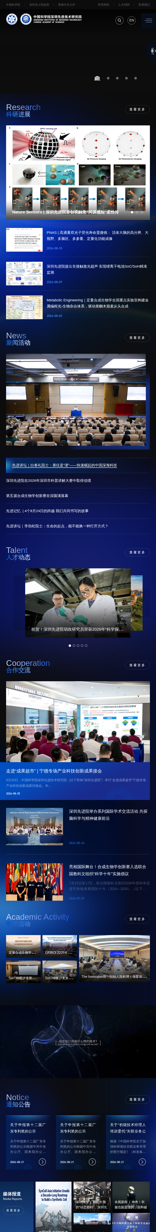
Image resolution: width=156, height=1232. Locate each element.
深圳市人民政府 (39, 4)
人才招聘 (124, 4)
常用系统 (103, 4)
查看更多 (137, 109)
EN (131, 20)
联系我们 (144, 4)
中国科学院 (13, 4)
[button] (97, 78)
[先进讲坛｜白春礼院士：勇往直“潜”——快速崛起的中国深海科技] (78, 402)
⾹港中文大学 (66, 4)
